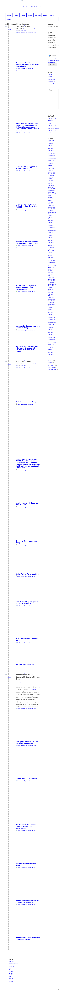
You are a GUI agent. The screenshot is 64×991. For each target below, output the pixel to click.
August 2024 (51, 177)
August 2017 (51, 306)
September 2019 (52, 265)
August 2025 (51, 160)
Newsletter (11, 973)
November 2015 (51, 339)
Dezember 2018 (51, 279)
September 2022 (52, 212)
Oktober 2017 (51, 302)
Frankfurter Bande (52, 81)
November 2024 (51, 173)
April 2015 (50, 351)
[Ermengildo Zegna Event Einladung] (8, 677)
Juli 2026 (50, 142)
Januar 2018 (51, 297)
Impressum (11, 966)
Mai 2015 (50, 349)
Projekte (10, 976)
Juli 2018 (50, 287)
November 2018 (51, 280)
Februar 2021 (51, 242)
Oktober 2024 (51, 175)
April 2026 (50, 147)
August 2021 (51, 232)
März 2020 (50, 257)
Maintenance (11, 971)
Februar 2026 (51, 150)
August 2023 (51, 195)
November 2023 (51, 190)
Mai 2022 (50, 217)
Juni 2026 (50, 143)
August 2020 (51, 250)
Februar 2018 (51, 296)
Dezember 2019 (51, 260)
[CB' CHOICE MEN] (8, 364)
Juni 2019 (50, 269)
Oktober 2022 (51, 210)
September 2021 (52, 230)
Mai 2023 (50, 200)
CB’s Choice (11, 961)
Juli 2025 (50, 162)
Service (10, 979)
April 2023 (50, 202)
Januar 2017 (51, 316)
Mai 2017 (50, 311)
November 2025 (51, 155)
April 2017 (50, 312)
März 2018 (50, 294)
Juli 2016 (50, 326)
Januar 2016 (51, 336)
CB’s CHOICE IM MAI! (53, 128)
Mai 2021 (50, 237)
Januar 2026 (51, 152)
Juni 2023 (50, 199)
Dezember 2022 (51, 207)
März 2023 (50, 204)
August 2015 (51, 344)
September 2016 (52, 322)
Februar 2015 (51, 354)
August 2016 (51, 324)
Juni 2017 (50, 309)
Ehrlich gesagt (51, 78)
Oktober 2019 (51, 264)
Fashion (10, 964)
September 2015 (52, 342)
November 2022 (51, 209)
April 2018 (50, 292)
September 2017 (52, 304)
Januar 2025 (51, 170)
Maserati (34, 689)
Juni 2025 (50, 163)
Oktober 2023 (51, 192)
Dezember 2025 (51, 153)
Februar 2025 (51, 168)
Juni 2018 (50, 289)
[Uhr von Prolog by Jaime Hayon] (8, 29)
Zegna (38, 687)
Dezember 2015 (51, 337)
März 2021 (50, 240)
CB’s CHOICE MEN (23, 26)
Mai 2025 (50, 165)
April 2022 (50, 219)
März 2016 (50, 332)
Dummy (50, 76)
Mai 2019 (50, 270)
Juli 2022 (50, 215)
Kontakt (10, 968)
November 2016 (51, 319)
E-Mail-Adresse (51, 49)
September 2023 (52, 193)
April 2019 (50, 272)
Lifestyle (10, 969)
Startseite (11, 981)
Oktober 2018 (51, 282)
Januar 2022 (51, 224)
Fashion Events (34, 681)
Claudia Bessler (23, 30)
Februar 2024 (51, 185)
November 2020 (51, 245)
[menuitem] (8, 15)
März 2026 (50, 148)
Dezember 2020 (51, 244)
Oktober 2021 (51, 229)
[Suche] (55, 19)
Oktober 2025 (51, 157)
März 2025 (50, 167)
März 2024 (50, 183)
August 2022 (51, 214)
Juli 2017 (50, 307)
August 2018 (51, 285)
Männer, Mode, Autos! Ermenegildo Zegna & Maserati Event (28, 676)
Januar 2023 (51, 205)
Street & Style (51, 83)
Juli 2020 (50, 252)
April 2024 (50, 182)
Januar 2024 (51, 187)
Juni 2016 (50, 327)
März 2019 (50, 274)
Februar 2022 (51, 222)
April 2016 (50, 331)
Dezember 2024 (51, 172)
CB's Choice (53, 55)
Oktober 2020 (51, 247)
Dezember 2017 (51, 299)
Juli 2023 (50, 197)
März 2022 (50, 220)
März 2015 (50, 352)
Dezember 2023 (51, 188)
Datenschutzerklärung (13, 963)
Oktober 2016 (51, 321)
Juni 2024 (50, 180)
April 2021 (50, 239)
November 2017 (51, 301)
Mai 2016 (50, 329)
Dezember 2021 (51, 225)
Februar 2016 (51, 334)
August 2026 (51, 140)
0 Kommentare (26, 28)
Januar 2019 (51, 277)
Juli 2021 (50, 234)
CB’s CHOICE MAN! (23, 361)
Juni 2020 (50, 254)
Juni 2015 (50, 347)
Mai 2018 (50, 291)
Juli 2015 (50, 346)
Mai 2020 (50, 255)
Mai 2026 (50, 145)
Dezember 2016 (51, 317)
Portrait (10, 974)
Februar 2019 (51, 276)
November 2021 (51, 227)
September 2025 (52, 158)
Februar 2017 (51, 314)
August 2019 (51, 267)
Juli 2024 (50, 178)
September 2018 (52, 284)
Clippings (32, 28)
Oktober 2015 (51, 341)
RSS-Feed (11, 978)
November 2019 (51, 262)
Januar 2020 (51, 259)
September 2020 (52, 249)
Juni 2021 (50, 235)
